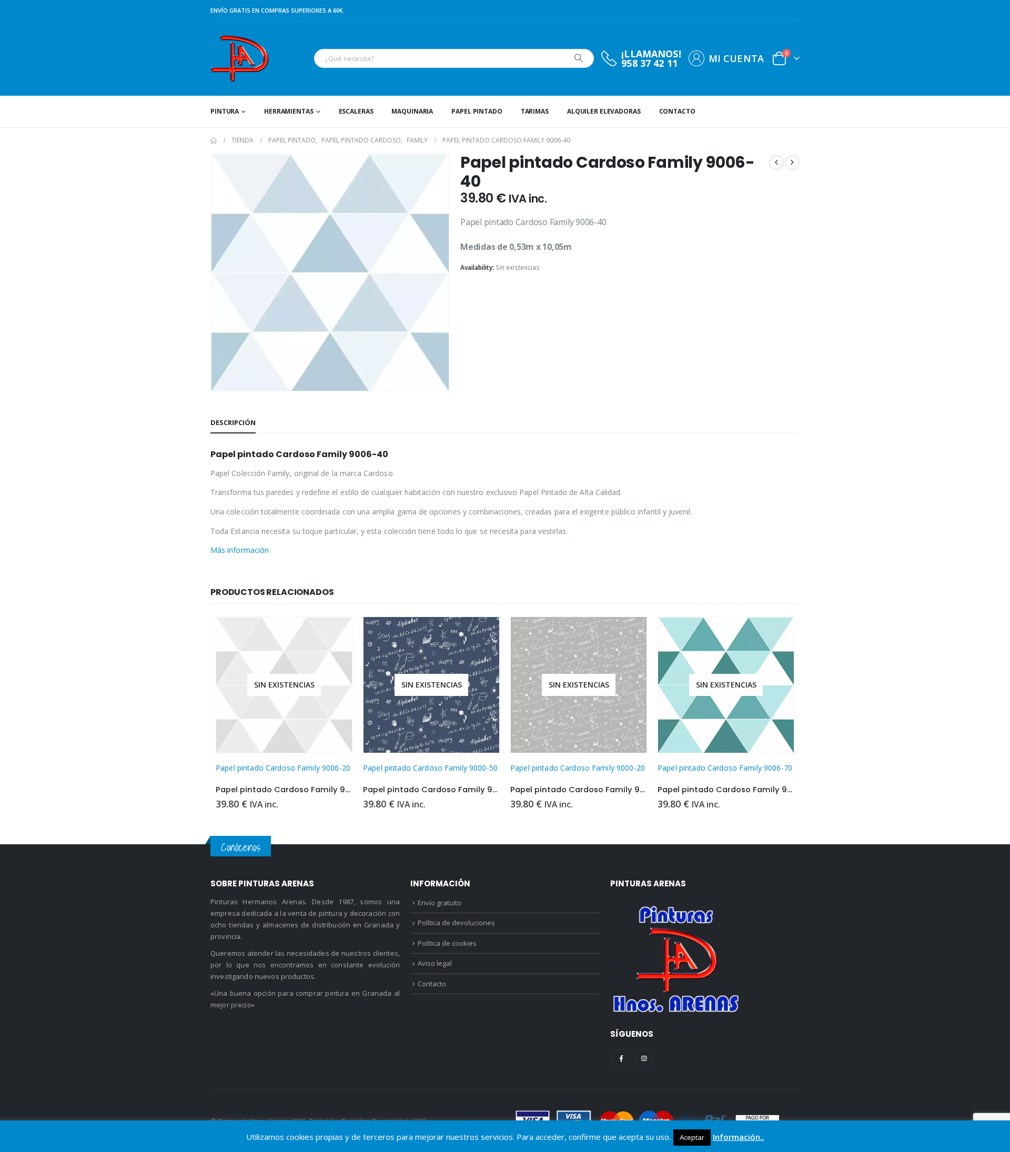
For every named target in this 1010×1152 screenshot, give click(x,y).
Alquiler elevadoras (604, 111)
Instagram (644, 1058)
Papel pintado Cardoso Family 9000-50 (430, 768)
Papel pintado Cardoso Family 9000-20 (577, 768)
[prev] (776, 162)
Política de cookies (447, 943)
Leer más (334, 634)
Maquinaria (412, 111)
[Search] (578, 58)
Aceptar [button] (692, 1137)
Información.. (738, 1136)
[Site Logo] (239, 58)
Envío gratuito (439, 902)
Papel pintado (476, 111)
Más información (239, 550)
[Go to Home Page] (213, 140)
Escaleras (356, 111)
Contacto (677, 111)
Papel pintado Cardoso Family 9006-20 (283, 768)
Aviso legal (435, 963)
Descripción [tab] (233, 422)
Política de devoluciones (456, 922)
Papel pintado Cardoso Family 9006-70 (725, 768)
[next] (792, 162)
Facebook (621, 1058)
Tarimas (535, 111)
